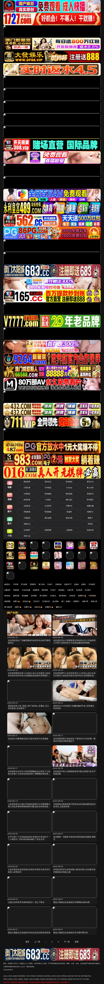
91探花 (48, 499)
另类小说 (27, 536)
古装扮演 (27, 506)
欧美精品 (69, 481)
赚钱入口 (59, 607)
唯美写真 (69, 518)
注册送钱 (58, 584)
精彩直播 (45, 590)
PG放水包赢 (26, 590)
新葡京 (83, 584)
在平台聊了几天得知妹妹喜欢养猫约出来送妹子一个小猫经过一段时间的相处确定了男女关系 (29, 838)
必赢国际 (7, 590)
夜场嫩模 (25, 596)
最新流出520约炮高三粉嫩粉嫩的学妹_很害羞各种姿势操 (73, 707)
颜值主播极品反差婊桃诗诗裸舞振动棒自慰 (71, 902)
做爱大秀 (85, 601)
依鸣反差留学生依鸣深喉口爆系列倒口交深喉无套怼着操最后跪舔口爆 (74, 870)
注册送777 (67, 584)
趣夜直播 (16, 596)
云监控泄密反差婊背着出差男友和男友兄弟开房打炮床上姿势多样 (29, 870)
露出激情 (48, 518)
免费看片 (76, 601)
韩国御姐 (48, 494)
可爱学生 (69, 506)
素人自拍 (90, 487)
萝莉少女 (90, 481)
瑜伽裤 (69, 512)
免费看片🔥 (82, 596)
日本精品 (48, 487)
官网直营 (33, 584)
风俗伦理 (90, 530)
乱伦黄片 (88, 590)
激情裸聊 (7, 601)
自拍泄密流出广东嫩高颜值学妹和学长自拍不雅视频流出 (29, 641)
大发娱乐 (53, 596)
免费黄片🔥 (49, 607)
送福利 (76, 584)
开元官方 (36, 601)
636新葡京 (92, 596)
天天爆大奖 (46, 601)
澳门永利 (42, 584)
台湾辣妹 (27, 494)
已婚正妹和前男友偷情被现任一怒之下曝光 (26, 902)
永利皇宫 (72, 596)
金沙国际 (56, 601)
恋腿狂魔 (90, 506)
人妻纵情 (69, 530)
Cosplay (69, 487)
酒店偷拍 (61, 590)
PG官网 (15, 584)
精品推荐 (27, 481)
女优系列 (48, 506)
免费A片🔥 (28, 607)
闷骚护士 (90, 512)
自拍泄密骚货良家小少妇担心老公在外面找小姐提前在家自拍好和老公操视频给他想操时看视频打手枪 (29, 675)
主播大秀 (70, 590)
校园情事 (48, 530)
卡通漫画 (27, 518)
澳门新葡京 (43, 596)
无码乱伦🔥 (27, 601)
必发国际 (34, 596)
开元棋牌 (24, 584)
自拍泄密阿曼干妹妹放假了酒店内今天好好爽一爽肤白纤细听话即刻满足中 (74, 739)
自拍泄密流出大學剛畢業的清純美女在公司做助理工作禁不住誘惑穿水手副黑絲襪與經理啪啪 (74, 641)
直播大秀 (94, 601)
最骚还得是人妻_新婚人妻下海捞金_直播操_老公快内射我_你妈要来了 (28, 707)
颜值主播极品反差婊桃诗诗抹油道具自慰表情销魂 (29, 932)
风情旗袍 (27, 512)
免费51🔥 (16, 601)
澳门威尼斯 (8, 607)
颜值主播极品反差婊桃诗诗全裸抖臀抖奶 (70, 932)
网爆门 (90, 518)
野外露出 (90, 499)
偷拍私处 (7, 596)
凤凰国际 (16, 590)
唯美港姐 (69, 494)
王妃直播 (79, 590)
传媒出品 (27, 524)
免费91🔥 (18, 607)
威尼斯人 (7, 584)
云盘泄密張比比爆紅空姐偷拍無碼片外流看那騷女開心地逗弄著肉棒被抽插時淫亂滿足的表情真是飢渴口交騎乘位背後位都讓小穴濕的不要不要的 (29, 806)
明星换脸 (48, 512)
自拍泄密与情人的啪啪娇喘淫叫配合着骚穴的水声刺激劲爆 (74, 772)
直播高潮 (36, 590)
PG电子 (50, 584)
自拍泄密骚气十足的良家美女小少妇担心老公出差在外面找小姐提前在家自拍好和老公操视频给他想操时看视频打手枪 (74, 675)
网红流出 (69, 499)
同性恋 (90, 524)
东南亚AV (90, 494)
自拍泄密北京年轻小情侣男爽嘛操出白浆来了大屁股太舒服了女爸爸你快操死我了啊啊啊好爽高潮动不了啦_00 (29, 773)
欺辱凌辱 (27, 499)
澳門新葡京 (63, 596)
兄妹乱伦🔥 (38, 607)
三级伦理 (27, 487)
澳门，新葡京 (66, 601)
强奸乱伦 (48, 481)
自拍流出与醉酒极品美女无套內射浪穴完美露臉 (28, 738)
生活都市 (27, 530)
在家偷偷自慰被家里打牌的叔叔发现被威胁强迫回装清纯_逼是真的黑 (74, 805)
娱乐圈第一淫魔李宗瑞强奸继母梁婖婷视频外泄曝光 (74, 838)
